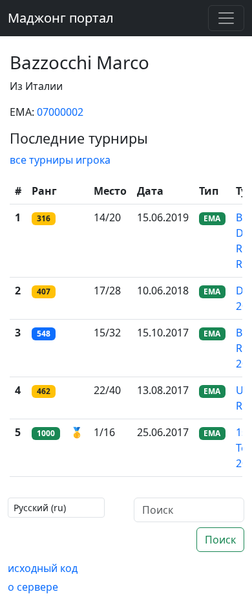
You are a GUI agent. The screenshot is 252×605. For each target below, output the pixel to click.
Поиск (220, 540)
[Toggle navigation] (226, 18)
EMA (212, 218)
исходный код (43, 568)
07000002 (60, 112)
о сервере (33, 587)
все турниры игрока (60, 160)
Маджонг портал (61, 18)
